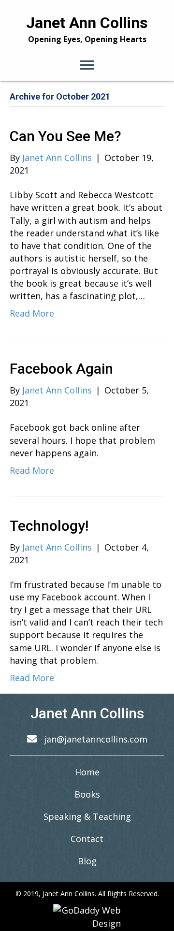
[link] (87, 772)
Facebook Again (61, 368)
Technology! (49, 525)
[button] (87, 65)
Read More (32, 313)
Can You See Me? (65, 136)
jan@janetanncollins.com (95, 739)
